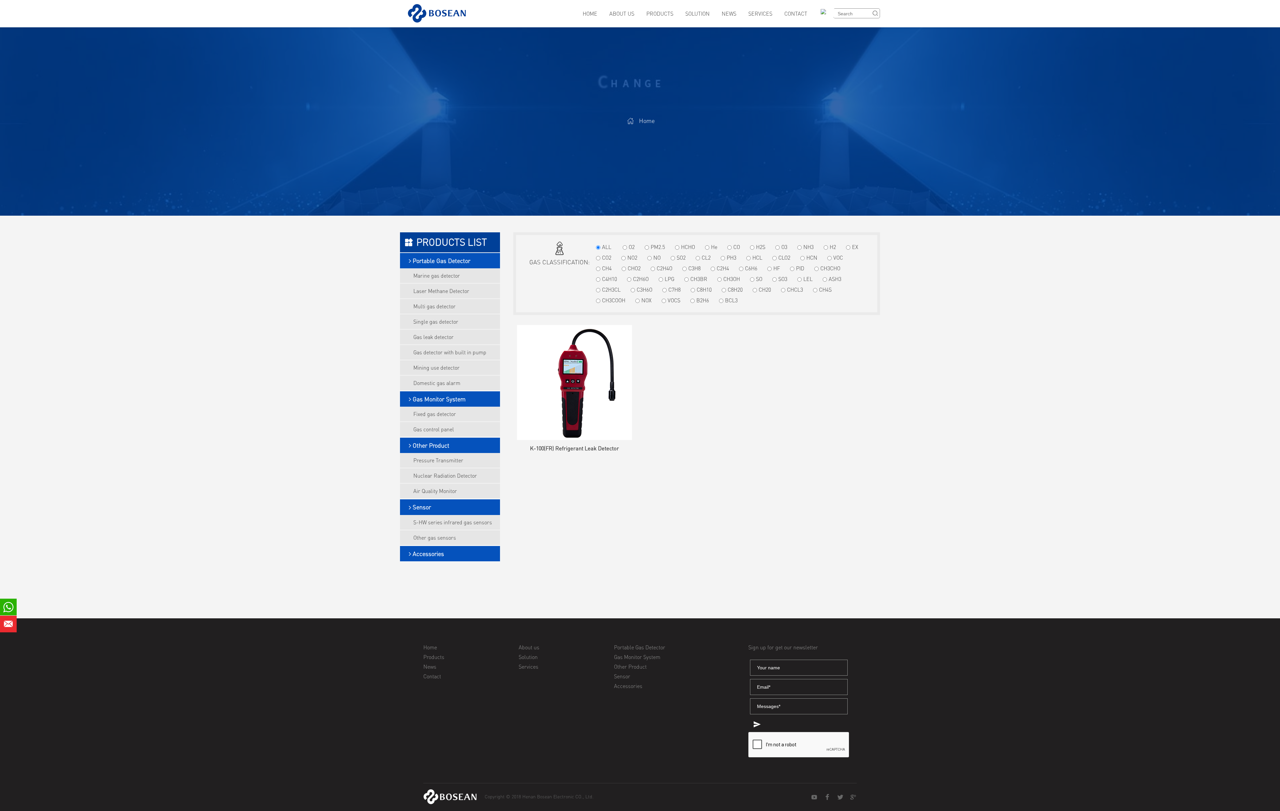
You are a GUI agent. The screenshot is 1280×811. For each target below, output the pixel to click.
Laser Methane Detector (441, 291)
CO (736, 247)
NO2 (632, 257)
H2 (833, 247)
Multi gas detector (434, 306)
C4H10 (609, 279)
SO (759, 279)
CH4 (607, 268)
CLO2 (784, 257)
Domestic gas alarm (436, 383)
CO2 (606, 257)
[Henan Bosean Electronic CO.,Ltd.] (450, 796)
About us (621, 13)
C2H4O (664, 268)
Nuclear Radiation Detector (445, 475)
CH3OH (731, 279)
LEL (808, 279)
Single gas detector (435, 321)
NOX (646, 300)
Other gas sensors (434, 537)
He (714, 247)
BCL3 (731, 300)
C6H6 (751, 268)
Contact (795, 13)
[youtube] (814, 797)
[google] (853, 797)
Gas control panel (433, 429)
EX (855, 247)
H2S (760, 247)
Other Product (431, 445)
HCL (757, 257)
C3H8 (694, 268)
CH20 (765, 289)
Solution (697, 13)
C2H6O (641, 279)
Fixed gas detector (434, 414)
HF (776, 268)
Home (590, 13)
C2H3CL (611, 289)
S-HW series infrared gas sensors (452, 522)
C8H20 (735, 289)
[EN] (826, 16)
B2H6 (702, 300)
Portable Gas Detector (441, 260)
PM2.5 (658, 247)
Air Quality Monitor (435, 491)
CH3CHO (830, 268)
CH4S (825, 289)
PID (800, 268)
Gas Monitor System (439, 399)
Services (760, 13)
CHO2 (634, 268)
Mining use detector (436, 367)
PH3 (731, 257)
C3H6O (644, 289)
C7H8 (674, 289)
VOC (838, 257)
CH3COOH (613, 300)
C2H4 (723, 268)
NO (657, 257)
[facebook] (827, 797)
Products (659, 13)
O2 (632, 247)
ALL (606, 247)
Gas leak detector (433, 337)
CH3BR (698, 279)
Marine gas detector (436, 275)
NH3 (808, 247)
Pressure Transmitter (438, 460)
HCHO (688, 247)
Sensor (422, 507)
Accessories (428, 553)
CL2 (706, 257)
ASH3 (835, 279)
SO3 (782, 279)
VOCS (674, 300)
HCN (811, 257)
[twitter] (840, 797)
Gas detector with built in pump (449, 352)
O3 (784, 247)
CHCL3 (795, 289)
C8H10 (704, 289)
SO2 (681, 257)
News (729, 13)
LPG (669, 279)
